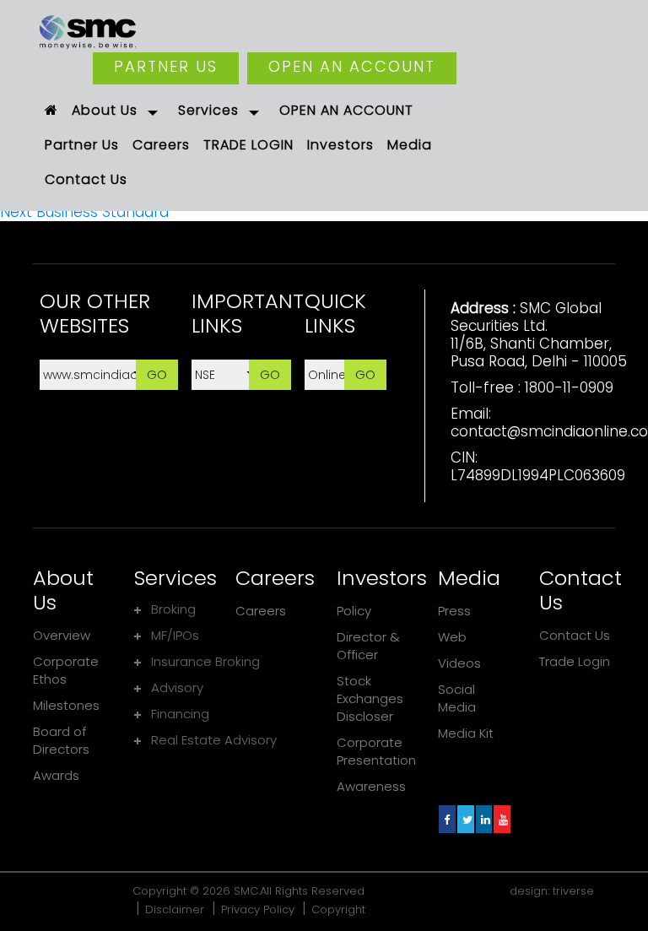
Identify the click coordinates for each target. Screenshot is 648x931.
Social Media (457, 698)
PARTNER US (166, 66)
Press (454, 611)
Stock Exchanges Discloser (370, 698)
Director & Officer (368, 645)
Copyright (338, 909)
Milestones (66, 705)
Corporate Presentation (376, 751)
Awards (56, 775)
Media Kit (466, 733)
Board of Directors (61, 740)
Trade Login (574, 661)
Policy (354, 611)
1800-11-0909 (569, 387)
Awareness (371, 786)
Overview (61, 635)
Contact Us (574, 635)
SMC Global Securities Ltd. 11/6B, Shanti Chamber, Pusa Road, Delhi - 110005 (539, 334)
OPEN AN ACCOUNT (351, 66)
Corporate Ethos (66, 670)
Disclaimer (174, 909)
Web (452, 637)
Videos (459, 663)
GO (157, 374)
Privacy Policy (257, 909)
